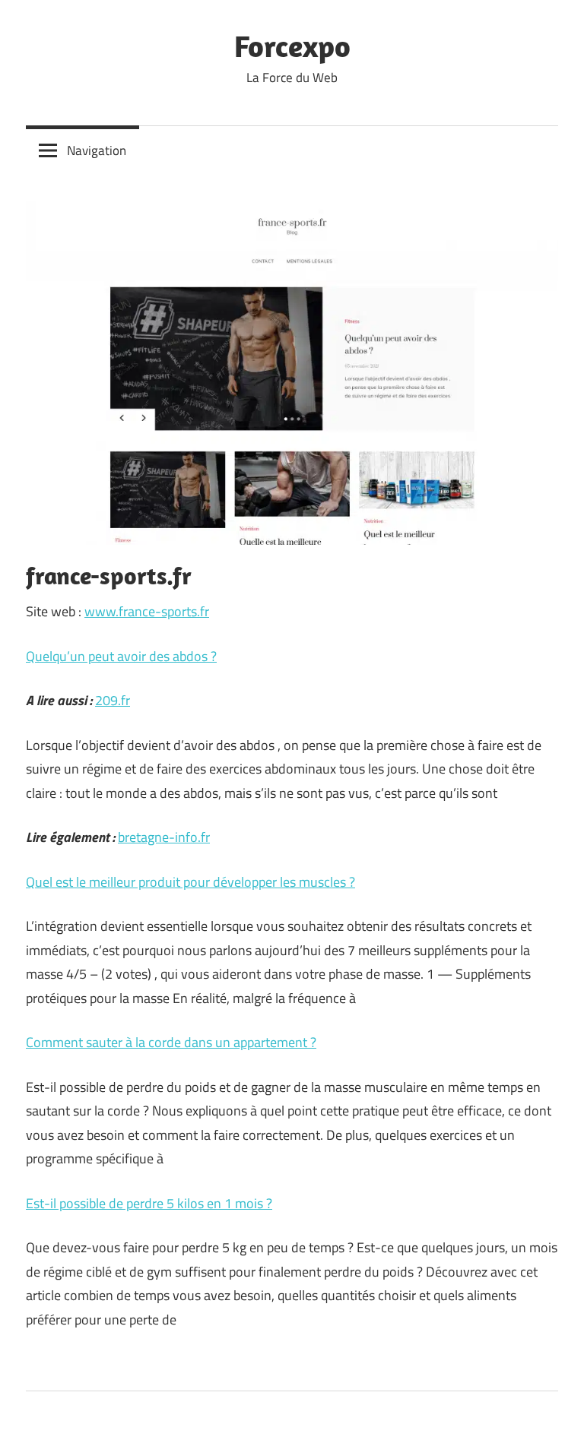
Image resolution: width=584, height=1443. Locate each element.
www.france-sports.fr (146, 611)
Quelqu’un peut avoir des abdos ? (121, 656)
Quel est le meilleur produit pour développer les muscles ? (190, 882)
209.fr (112, 700)
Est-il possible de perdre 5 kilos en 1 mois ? (149, 1203)
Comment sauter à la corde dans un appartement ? (171, 1042)
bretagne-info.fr (164, 837)
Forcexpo (292, 46)
